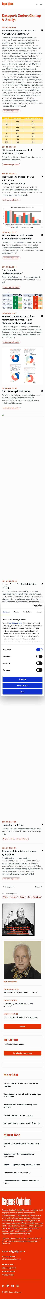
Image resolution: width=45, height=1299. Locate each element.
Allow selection (22, 686)
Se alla (22, 1026)
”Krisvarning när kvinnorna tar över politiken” (18, 1004)
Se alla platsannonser (22, 1053)
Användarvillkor (8, 1271)
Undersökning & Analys (11, 111)
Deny (22, 692)
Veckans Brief (8, 1264)
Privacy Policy (8, 1275)
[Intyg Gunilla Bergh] (18, 919)
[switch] (39, 656)
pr (29, 897)
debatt (22, 897)
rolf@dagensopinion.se (11, 1259)
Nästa (37, 887)
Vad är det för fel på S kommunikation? (20, 992)
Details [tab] (16, 612)
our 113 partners (15, 623)
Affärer (5, 839)
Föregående (9, 887)
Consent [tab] (6, 612)
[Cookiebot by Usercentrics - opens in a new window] (32, 605)
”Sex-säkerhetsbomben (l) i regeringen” (21, 1017)
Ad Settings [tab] (27, 612)
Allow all (22, 679)
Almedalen (37, 897)
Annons (14, 897)
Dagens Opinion (9, 1268)
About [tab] (39, 612)
